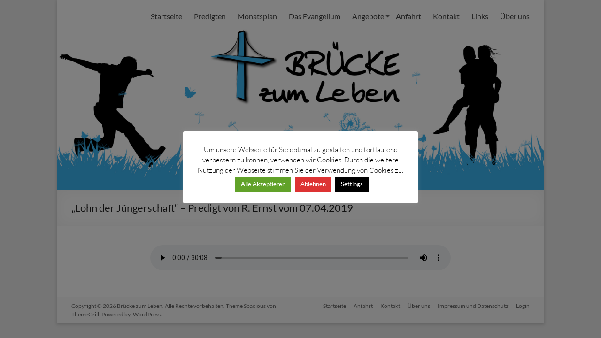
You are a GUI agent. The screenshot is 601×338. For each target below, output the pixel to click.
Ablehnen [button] (313, 184)
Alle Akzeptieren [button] (263, 184)
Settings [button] (352, 184)
